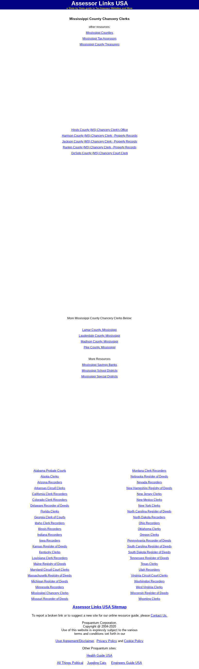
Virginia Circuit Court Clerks (149, 575)
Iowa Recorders (49, 540)
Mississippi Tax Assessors (99, 38)
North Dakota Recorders (149, 517)
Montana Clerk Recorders (149, 470)
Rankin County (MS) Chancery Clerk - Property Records (99, 147)
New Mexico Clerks (149, 500)
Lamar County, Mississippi (99, 330)
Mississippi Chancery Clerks (49, 593)
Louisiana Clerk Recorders (49, 558)
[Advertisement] (99, 87)
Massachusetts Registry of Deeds (50, 575)
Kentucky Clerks (49, 552)
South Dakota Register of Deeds (149, 552)
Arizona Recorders (49, 482)
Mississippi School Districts (99, 370)
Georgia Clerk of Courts (49, 517)
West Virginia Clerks (149, 587)
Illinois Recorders (49, 529)
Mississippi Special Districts (99, 376)
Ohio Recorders (149, 523)
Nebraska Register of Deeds (149, 476)
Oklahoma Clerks (149, 529)
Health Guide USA (99, 655)
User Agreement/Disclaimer (75, 641)
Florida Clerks (50, 511)
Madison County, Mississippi (99, 341)
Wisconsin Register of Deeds (149, 593)
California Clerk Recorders (49, 494)
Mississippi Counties (99, 32)
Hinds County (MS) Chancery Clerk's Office (99, 130)
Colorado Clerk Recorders (49, 500)
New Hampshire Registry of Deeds (149, 488)
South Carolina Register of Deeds (149, 546)
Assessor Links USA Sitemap (100, 607)
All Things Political (70, 663)
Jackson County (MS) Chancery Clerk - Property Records (99, 141)
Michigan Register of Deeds (49, 581)
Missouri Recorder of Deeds (49, 599)
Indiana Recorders (49, 534)
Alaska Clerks (50, 476)
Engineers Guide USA (126, 663)
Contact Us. (159, 615)
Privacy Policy (107, 641)
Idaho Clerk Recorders (50, 523)
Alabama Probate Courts (49, 470)
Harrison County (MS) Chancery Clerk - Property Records (99, 135)
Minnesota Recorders (49, 587)
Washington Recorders (149, 581)
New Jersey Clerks (149, 494)
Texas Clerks (149, 564)
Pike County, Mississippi (100, 347)
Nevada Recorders (149, 482)
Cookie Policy (133, 641)
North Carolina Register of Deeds (149, 511)
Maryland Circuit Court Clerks (49, 569)
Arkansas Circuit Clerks (49, 488)
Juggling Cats (96, 663)
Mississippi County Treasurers (99, 44)
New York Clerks (149, 505)
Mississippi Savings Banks (99, 365)
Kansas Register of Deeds (50, 546)
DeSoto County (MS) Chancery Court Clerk (99, 153)
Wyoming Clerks (149, 599)
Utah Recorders (149, 569)
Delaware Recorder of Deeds (49, 505)
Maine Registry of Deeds (49, 564)
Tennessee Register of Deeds (149, 558)
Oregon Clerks (149, 534)
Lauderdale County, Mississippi (99, 335)
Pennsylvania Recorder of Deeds (149, 540)
